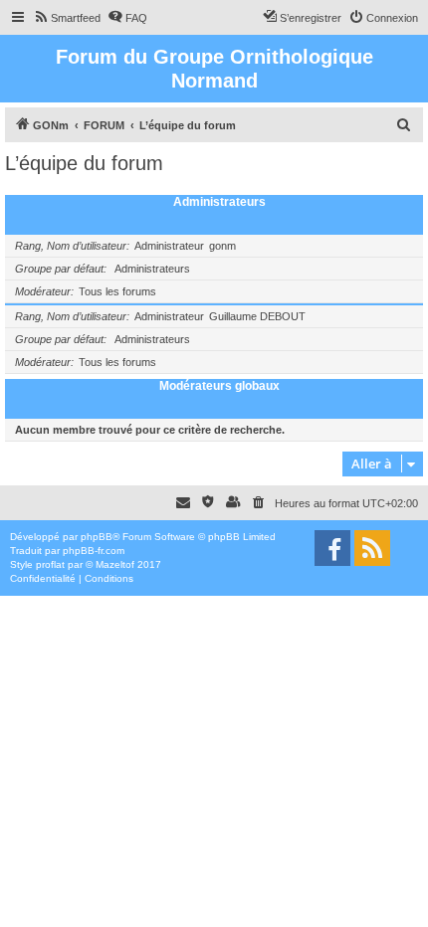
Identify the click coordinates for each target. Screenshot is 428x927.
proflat (50, 564)
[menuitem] (67, 18)
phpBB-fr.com (93, 550)
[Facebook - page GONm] (332, 548)
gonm (222, 246)
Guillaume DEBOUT (257, 316)
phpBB (96, 536)
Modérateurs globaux (219, 386)
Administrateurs (219, 202)
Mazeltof (115, 564)
